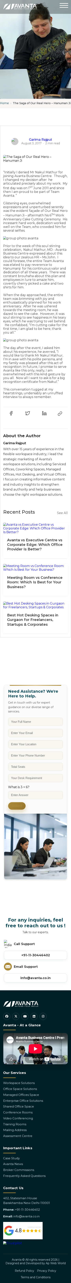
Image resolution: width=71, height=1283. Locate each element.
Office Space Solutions (20, 1089)
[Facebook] (6, 1016)
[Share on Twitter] (27, 413)
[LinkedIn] (33, 1016)
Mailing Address (15, 1130)
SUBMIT (16, 806)
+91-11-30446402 (35, 955)
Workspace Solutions (19, 1083)
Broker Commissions (18, 1170)
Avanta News (13, 1164)
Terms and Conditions (35, 1277)
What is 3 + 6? (18, 787)
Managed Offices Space (21, 1095)
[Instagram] (43, 1016)
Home (4, 103)
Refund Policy (24, 1271)
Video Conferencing (18, 1118)
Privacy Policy (46, 1271)
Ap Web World (56, 1263)
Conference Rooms (18, 1112)
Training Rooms (14, 1124)
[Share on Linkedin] (44, 413)
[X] (15, 1016)
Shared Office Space (18, 1106)
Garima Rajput (40, 140)
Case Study (11, 1158)
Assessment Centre (17, 1136)
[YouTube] (24, 1016)
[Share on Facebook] (11, 413)
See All (62, 513)
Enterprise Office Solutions (23, 1101)
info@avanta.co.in (35, 978)
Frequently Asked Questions (24, 1176)
